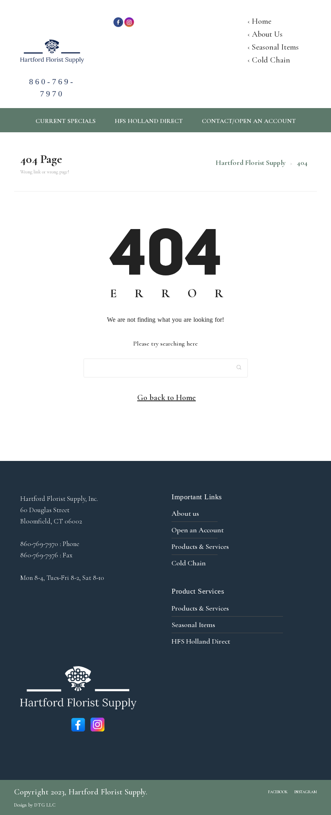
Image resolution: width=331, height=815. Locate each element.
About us (185, 513)
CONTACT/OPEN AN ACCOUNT (249, 121)
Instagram (305, 792)
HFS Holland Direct (149, 121)
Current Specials (66, 121)
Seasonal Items (193, 624)
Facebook (277, 792)
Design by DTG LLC (35, 805)
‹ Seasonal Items (273, 47)
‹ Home (259, 21)
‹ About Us (265, 34)
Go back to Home (166, 397)
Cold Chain (189, 563)
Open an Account (198, 529)
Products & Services (200, 546)
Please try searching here (165, 344)
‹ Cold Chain (268, 60)
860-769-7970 (52, 79)
